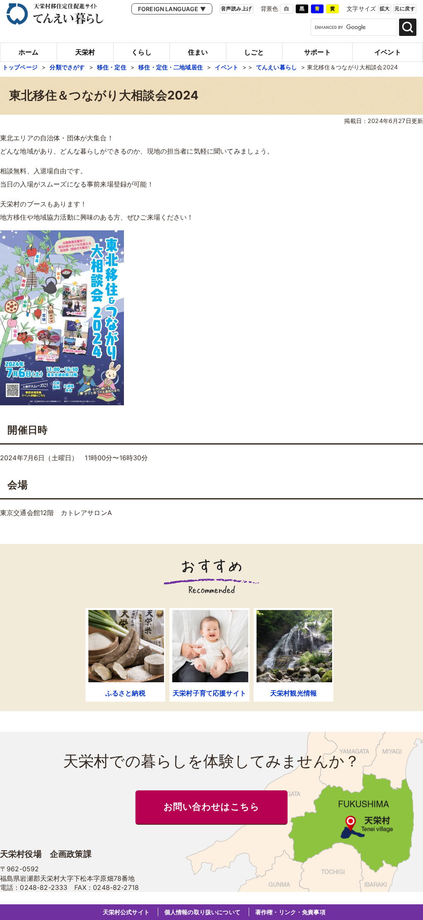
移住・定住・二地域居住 (170, 67)
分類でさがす (67, 67)
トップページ (20, 67)
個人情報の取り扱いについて (202, 911)
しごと (254, 52)
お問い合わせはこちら (212, 807)
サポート (317, 52)
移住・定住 (111, 67)
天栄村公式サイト (126, 911)
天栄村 (85, 52)
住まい (198, 52)
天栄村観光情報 (293, 693)
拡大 (385, 9)
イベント (387, 52)
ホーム (28, 52)
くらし (141, 52)
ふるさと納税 (125, 693)
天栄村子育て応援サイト (209, 693)
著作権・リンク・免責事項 (290, 911)
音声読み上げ (236, 9)
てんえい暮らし (276, 67)
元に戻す (404, 9)
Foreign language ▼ (172, 8)
